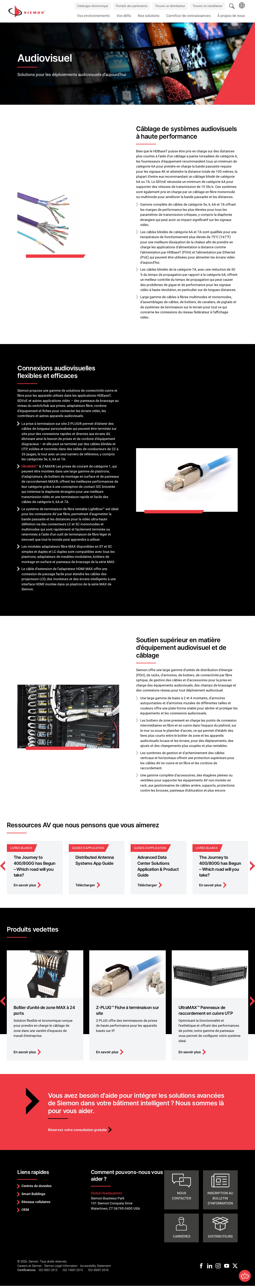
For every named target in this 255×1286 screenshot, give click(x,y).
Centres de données (37, 1186)
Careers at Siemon (29, 1266)
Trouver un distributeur (170, 6)
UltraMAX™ (30, 466)
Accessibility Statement (95, 1266)
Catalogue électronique (92, 6)
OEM (25, 1210)
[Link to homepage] (27, 11)
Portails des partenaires (132, 6)
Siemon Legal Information (60, 1266)
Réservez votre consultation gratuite (77, 1130)
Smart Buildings (33, 1194)
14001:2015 (75, 1270)
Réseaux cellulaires (36, 1202)
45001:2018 (100, 1270)
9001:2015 (50, 1270)
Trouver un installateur (207, 6)
